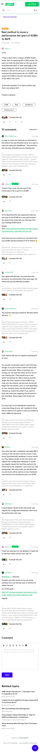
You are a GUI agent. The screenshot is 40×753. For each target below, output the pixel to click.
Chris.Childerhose (11, 136)
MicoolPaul (8, 211)
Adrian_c (8, 48)
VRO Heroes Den (7, 711)
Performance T (9, 110)
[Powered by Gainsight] (20, 738)
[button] (2, 4)
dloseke (7, 447)
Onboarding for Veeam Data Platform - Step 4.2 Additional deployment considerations (18, 716)
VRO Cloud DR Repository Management (16, 708)
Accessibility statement (28, 743)
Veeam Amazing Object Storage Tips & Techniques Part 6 (19, 724)
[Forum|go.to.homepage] (9, 4)
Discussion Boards (10, 17)
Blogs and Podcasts (8, 696)
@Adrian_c (7, 576)
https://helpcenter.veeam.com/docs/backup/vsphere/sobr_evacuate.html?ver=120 (20, 230)
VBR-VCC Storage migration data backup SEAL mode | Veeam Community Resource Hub (19, 593)
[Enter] (3, 10)
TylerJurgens (9, 351)
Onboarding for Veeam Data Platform (14, 720)
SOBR (6, 105)
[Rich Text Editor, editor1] (20, 658)
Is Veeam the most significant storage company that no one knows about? (20, 701)
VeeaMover (29, 105)
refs (16, 105)
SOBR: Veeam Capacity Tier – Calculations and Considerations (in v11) (18, 692)
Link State (8, 573)
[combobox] (20, 10)
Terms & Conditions (10, 743)
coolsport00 (9, 272)
